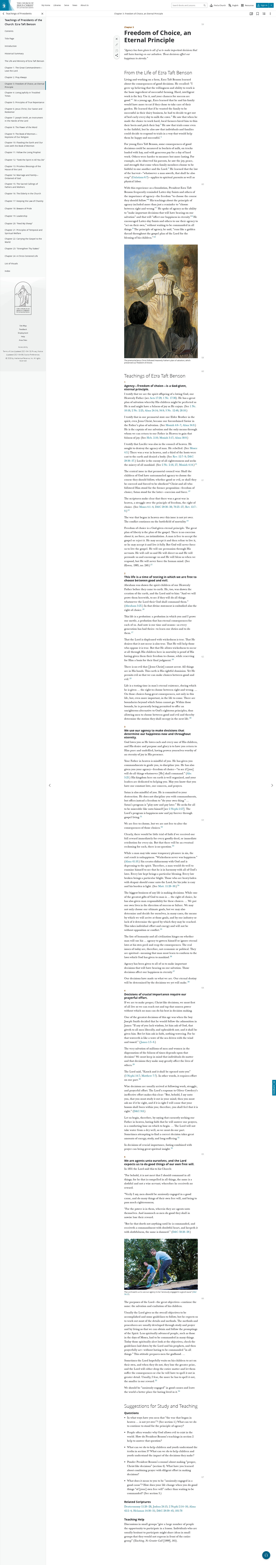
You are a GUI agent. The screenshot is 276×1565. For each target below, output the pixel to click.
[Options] (270, 14)
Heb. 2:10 (152, 438)
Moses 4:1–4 (146, 507)
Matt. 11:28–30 (166, 886)
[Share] (116, 55)
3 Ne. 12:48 (171, 410)
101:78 (178, 1511)
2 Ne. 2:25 (137, 410)
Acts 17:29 (155, 398)
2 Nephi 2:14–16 (178, 1506)
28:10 (183, 410)
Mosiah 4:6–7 (173, 425)
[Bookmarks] (257, 14)
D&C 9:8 (139, 1111)
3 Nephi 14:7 (132, 1076)
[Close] (116, 39)
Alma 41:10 (131, 861)
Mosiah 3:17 (166, 438)
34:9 (161, 410)
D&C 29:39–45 (165, 1511)
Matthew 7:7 (148, 1076)
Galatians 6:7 (139, 177)
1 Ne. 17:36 (169, 398)
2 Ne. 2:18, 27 (169, 465)
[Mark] (116, 44)
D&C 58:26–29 (180, 1232)
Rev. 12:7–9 (179, 456)
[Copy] (116, 50)
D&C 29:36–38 (163, 507)
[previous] (50, 785)
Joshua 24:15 (160, 1506)
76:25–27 (179, 507)
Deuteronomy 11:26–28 (137, 1506)
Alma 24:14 (151, 410)
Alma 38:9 (181, 438)
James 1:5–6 (147, 1042)
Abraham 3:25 (133, 606)
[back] (3, 13)
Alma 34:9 (188, 425)
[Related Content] (264, 14)
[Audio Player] (266, 1555)
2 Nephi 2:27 (176, 809)
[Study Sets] (251, 14)
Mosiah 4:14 (186, 465)
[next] (272, 785)
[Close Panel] (42, 13)
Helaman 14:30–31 (144, 1511)
